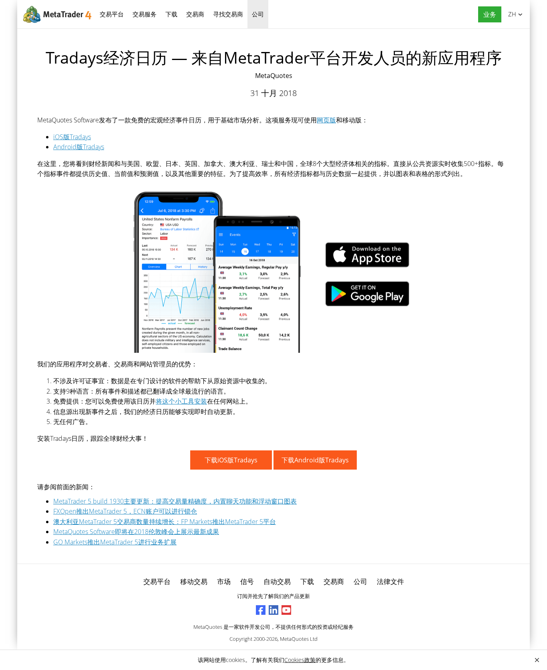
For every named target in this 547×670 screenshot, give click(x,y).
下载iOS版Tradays (231, 460)
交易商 (195, 14)
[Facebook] (260, 610)
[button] (488, 14)
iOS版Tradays (72, 136)
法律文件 (390, 581)
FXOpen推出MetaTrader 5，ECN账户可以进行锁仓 (125, 511)
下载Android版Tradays (315, 460)
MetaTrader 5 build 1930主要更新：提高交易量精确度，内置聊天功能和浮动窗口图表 (175, 501)
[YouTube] (286, 610)
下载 (171, 14)
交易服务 (145, 14)
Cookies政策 (300, 660)
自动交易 (277, 581)
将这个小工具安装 (181, 401)
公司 (258, 14)
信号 (247, 581)
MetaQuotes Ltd (299, 638)
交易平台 (112, 14)
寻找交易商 (228, 14)
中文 (510, 14)
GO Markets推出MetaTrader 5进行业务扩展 (115, 542)
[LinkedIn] (273, 610)
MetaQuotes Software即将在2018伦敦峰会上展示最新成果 (136, 531)
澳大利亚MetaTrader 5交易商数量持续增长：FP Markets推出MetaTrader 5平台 (164, 521)
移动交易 (193, 581)
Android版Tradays (78, 146)
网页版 (326, 120)
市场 (224, 581)
